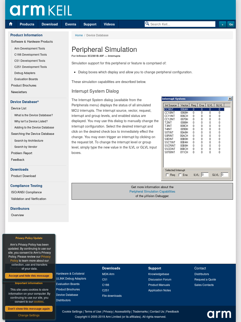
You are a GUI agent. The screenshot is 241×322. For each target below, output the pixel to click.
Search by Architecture (28, 140)
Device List (18, 108)
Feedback (17, 159)
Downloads (111, 268)
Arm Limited (113, 316)
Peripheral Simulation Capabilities (152, 191)
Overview (17, 215)
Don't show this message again (29, 308)
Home (79, 35)
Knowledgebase (158, 274)
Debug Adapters (24, 73)
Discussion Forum (159, 279)
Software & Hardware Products (32, 41)
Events (70, 24)
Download (50, 24)
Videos (109, 24)
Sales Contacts (204, 285)
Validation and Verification (28, 198)
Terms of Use (92, 311)
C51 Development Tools (29, 60)
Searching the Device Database (32, 133)
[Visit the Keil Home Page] (10, 24)
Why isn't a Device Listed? (31, 121)
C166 (105, 285)
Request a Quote (205, 279)
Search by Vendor (25, 146)
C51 (105, 279)
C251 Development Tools (30, 67)
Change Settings (29, 315)
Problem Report (21, 153)
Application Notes (159, 290)
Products (27, 24)
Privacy (108, 311)
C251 (105, 290)
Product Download (23, 175)
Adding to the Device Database (34, 127)
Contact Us (157, 311)
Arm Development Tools (29, 48)
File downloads (112, 295)
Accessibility (123, 311)
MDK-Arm (108, 274)
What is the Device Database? (33, 115)
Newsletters (19, 92)
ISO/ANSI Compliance (26, 192)
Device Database (67, 295)
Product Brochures (23, 85)
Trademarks (140, 311)
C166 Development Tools (30, 54)
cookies (39, 301)
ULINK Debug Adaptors (71, 278)
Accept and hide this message (29, 275)
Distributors (63, 300)
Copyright (81, 316)
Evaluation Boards (26, 79)
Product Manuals (159, 285)
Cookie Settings (72, 311)
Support (90, 24)
